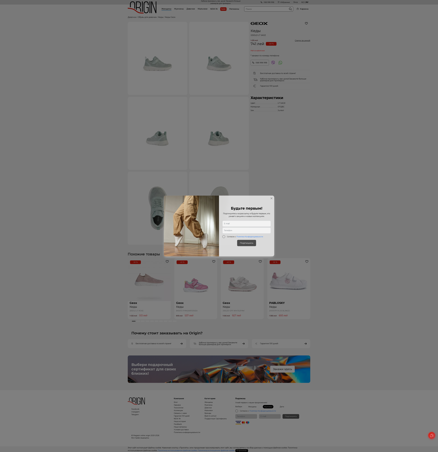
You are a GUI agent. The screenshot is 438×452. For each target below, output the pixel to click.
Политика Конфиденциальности (249, 237)
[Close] (271, 198)
